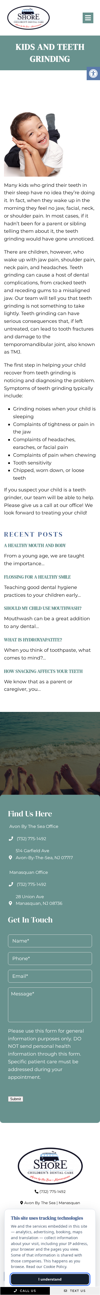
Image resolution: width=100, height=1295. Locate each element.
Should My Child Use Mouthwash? (43, 608)
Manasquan (69, 1202)
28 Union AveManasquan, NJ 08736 (39, 900)
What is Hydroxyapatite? (33, 640)
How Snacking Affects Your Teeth (43, 671)
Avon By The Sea (39, 1202)
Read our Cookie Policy (46, 1266)
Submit (15, 1099)
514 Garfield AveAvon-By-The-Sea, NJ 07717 (44, 854)
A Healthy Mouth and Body (35, 545)
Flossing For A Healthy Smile (37, 577)
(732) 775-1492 (31, 838)
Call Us (27, 1291)
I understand (50, 1279)
